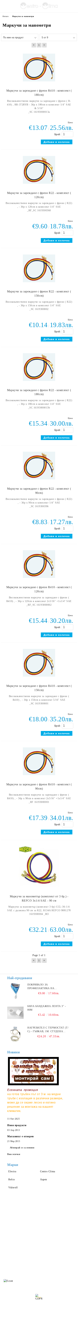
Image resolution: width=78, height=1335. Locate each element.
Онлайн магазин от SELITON (39, 1331)
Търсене (44, 1215)
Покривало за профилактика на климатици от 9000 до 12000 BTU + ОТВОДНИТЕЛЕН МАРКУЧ (48, 986)
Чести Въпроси (11, 1230)
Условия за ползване (51, 1230)
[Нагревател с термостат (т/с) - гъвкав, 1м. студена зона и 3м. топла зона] (15, 1034)
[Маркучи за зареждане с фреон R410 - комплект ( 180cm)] (39, 83)
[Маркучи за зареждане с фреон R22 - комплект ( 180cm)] (39, 382)
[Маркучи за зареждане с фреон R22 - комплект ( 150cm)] (39, 284)
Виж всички (13, 1154)
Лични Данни (47, 1223)
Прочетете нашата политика (39, 1310)
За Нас (6, 1223)
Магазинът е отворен (20, 1136)
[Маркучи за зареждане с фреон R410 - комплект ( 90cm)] (39, 776)
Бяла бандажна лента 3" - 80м (46, 1008)
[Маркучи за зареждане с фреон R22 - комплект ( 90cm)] (39, 481)
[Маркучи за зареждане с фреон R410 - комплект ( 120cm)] (39, 579)
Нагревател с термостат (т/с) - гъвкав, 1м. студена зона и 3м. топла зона (48, 1029)
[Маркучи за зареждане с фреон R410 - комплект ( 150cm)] (39, 678)
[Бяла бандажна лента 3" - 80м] (15, 1012)
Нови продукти (16, 1125)
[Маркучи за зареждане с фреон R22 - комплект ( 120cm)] (39, 185)
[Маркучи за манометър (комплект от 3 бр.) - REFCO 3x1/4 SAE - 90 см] (39, 889)
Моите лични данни (40, 1319)
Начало (7, 1215)
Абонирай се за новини (22, 1147)
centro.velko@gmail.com (30, 1254)
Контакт (7, 1237)
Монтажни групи (49, 1237)
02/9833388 (25, 1261)
